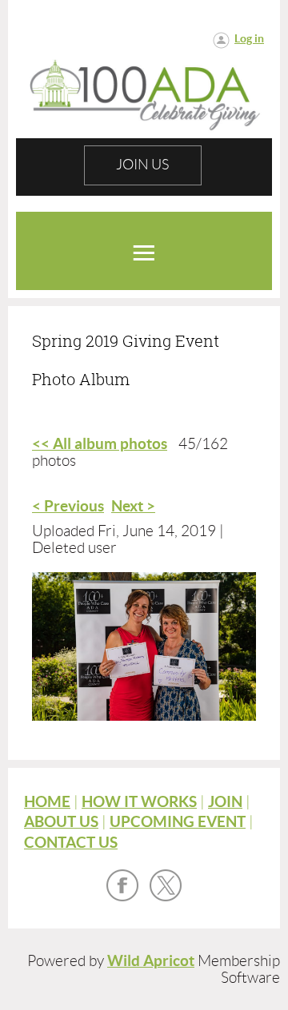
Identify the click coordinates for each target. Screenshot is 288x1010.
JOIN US (142, 165)
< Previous (68, 506)
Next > (133, 506)
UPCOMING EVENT (178, 821)
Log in (249, 38)
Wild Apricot (150, 960)
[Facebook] (122, 885)
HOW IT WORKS (139, 801)
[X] (166, 885)
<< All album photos (99, 443)
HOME (47, 801)
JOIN (225, 801)
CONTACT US (71, 842)
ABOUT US (61, 821)
